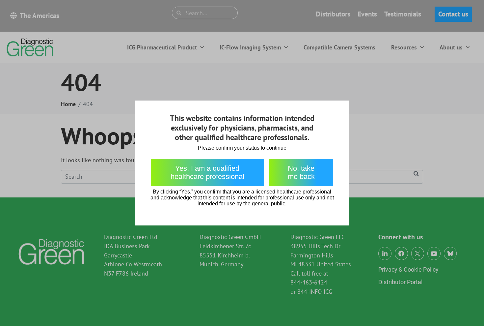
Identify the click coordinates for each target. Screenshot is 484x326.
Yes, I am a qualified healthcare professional (207, 172)
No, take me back (301, 172)
